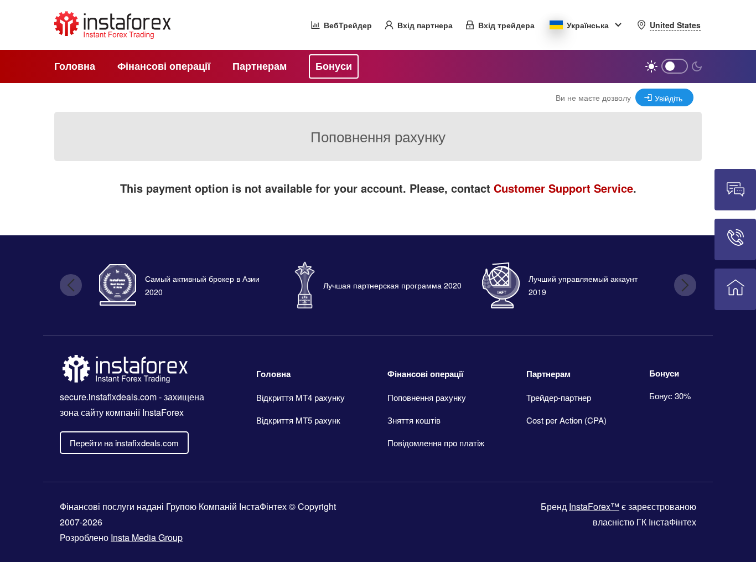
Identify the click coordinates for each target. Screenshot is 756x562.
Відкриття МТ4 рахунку (300, 397)
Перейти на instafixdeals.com (124, 442)
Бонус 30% (670, 395)
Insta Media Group (147, 537)
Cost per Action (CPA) (566, 420)
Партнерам (548, 374)
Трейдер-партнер (558, 397)
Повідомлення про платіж (435, 442)
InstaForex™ (594, 506)
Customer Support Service (563, 188)
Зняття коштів (414, 420)
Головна (273, 374)
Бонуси (664, 373)
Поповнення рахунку (426, 397)
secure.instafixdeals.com (108, 396)
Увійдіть (668, 98)
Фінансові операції (425, 374)
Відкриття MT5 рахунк (298, 420)
